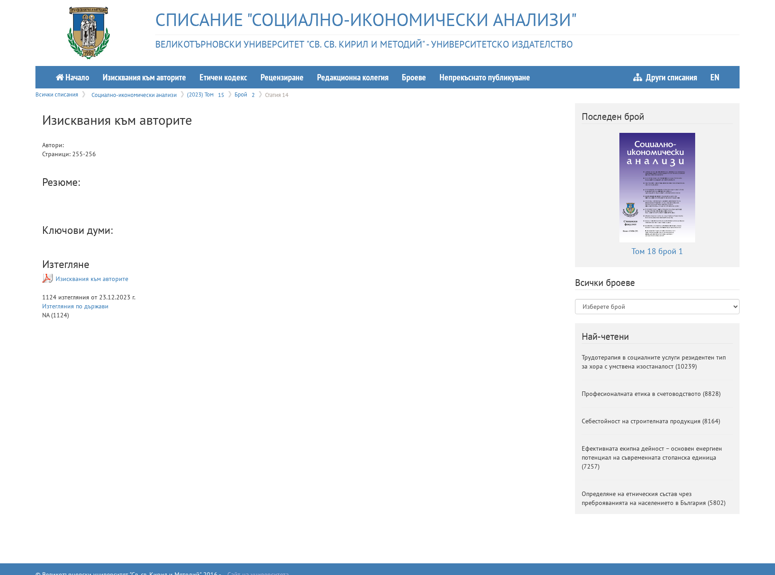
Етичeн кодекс (223, 77)
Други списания (669, 77)
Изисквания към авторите (144, 77)
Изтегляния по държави (75, 306)
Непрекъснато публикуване (485, 77)
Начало (76, 77)
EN (714, 77)
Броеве (414, 77)
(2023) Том (205, 94)
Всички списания (56, 94)
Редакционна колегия (352, 77)
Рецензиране (282, 77)
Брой (245, 94)
